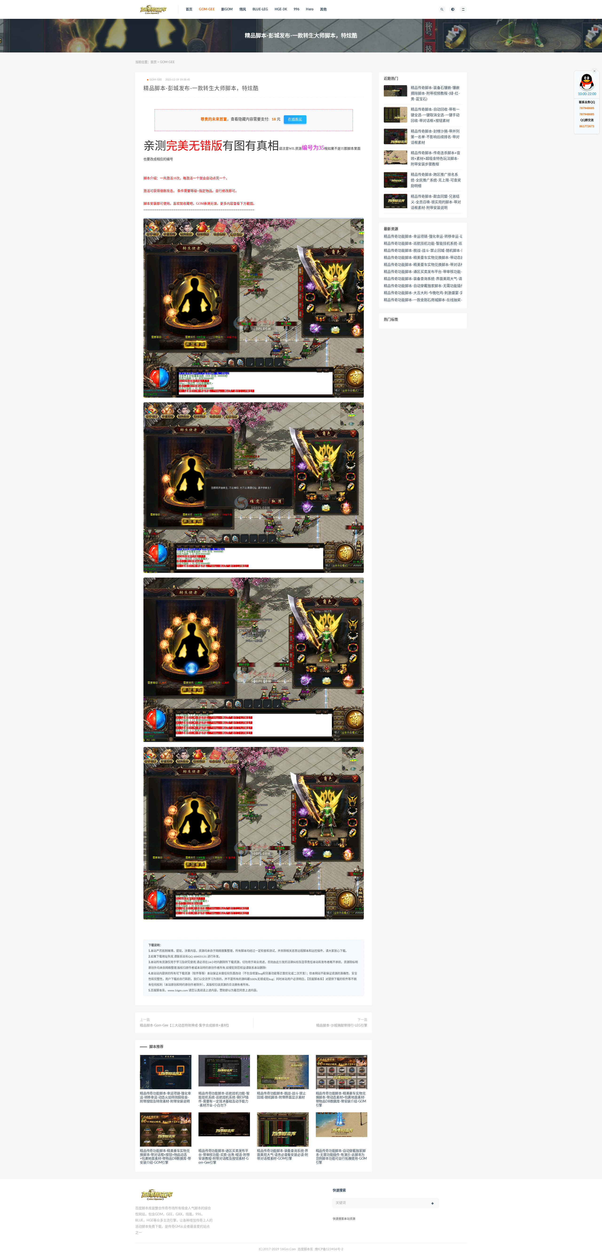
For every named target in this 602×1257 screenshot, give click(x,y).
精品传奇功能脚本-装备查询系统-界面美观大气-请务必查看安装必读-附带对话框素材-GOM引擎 (282, 1155)
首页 (189, 9)
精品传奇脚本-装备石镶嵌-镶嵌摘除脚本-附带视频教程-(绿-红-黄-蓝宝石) (435, 93)
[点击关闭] (594, 70)
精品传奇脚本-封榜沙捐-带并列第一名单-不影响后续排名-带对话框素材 (435, 137)
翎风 (242, 9)
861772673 (586, 126)
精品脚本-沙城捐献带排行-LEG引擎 (341, 1025)
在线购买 (295, 119)
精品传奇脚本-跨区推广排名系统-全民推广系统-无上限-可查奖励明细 (436, 180)
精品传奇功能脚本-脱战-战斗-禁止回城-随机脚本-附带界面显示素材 (437, 250)
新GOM (227, 9)
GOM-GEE (206, 9)
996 (297, 9)
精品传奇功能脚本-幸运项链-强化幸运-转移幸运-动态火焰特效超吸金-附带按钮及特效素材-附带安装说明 (165, 1097)
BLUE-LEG (260, 9)
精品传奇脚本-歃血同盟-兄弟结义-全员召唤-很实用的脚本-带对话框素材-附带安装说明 (436, 202)
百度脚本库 (305, 1249)
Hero (309, 9)
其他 (323, 9)
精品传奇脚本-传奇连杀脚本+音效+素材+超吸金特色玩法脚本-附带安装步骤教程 (435, 158)
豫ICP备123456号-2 (329, 1249)
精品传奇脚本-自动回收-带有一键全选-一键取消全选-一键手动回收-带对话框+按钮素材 (435, 115)
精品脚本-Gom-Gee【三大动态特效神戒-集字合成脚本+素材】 (185, 1025)
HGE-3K (281, 9)
